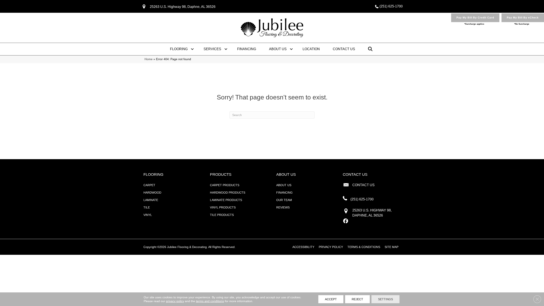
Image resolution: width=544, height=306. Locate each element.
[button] (192, 49)
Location (311, 49)
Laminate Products (226, 200)
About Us (278, 49)
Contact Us (344, 49)
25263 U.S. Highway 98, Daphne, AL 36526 (182, 6)
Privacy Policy (331, 247)
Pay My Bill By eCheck (523, 17)
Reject (357, 299)
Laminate (150, 200)
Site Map (391, 247)
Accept (331, 299)
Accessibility (303, 247)
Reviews (283, 207)
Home (148, 59)
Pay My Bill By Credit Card (475, 17)
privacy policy (175, 301)
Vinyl (147, 215)
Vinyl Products (223, 207)
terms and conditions (210, 301)
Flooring (179, 49)
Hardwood (152, 192)
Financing (246, 49)
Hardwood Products (227, 192)
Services (212, 49)
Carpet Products (224, 185)
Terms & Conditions (363, 247)
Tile (146, 207)
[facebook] (346, 221)
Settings (385, 299)
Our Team (284, 200)
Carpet (149, 185)
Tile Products (222, 215)
